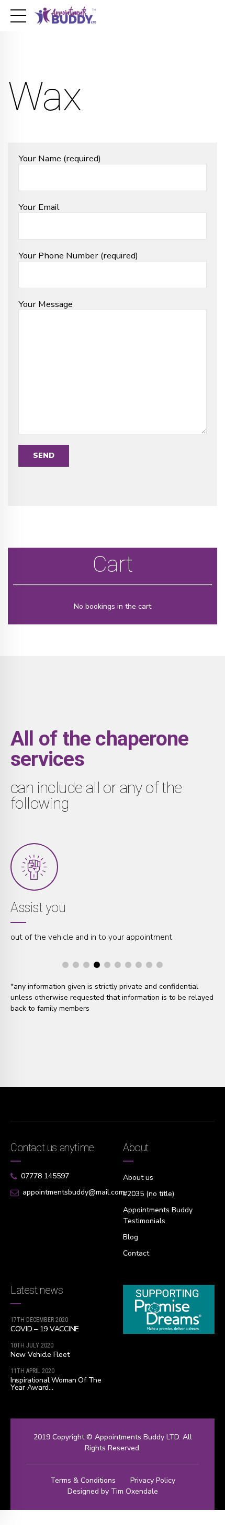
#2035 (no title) (148, 1194)
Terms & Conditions (83, 1480)
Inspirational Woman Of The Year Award (56, 1383)
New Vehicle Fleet (39, 1355)
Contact (136, 1253)
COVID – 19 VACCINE (44, 1329)
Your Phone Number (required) (78, 256)
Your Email (39, 207)
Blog (130, 1237)
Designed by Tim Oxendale (113, 1491)
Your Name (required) (59, 158)
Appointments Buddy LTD (137, 1437)
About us (138, 1178)
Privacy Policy (152, 1480)
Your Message (45, 304)
